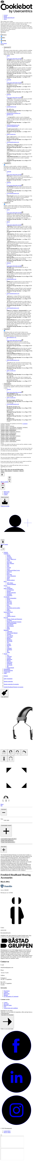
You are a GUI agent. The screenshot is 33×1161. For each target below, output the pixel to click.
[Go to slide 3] (17, 752)
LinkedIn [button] (9, 80)
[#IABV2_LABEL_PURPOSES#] (8, 430)
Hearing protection (8, 681)
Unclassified (7, 383)
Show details (4, 43)
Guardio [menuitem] (9, 658)
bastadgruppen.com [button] (11, 107)
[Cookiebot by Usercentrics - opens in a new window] (16, 12)
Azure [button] (8, 56)
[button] (19, 115)
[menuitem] (6, 552)
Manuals (6, 995)
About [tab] (5, 19)
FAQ (5, 1006)
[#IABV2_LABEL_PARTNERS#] (8, 438)
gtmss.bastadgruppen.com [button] (13, 294)
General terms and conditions (11, 1008)
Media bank (6, 491)
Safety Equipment (8, 678)
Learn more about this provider (14, 58)
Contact (5, 494)
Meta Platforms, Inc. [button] (11, 338)
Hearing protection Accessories (11, 684)
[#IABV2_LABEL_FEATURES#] (8, 434)
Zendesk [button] (9, 95)
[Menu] (3, 549)
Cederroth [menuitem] (9, 656)
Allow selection (8, 471)
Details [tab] (5, 16)
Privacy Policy (7, 1132)
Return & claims (8, 1005)
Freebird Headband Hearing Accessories (13, 687)
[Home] (1, 547)
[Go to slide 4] (24, 752)
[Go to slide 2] (10, 752)
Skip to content (4, 481)
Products (6, 676)
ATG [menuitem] (8, 655)
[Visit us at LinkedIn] (16, 1093)
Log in (2, 540)
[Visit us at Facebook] (16, 1061)
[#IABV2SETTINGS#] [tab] (9, 17)
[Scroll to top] (1, 1135)
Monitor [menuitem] (9, 660)
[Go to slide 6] (10, 759)
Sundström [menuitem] (9, 663)
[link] (8, 555)
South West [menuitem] (9, 662)
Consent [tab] (6, 15)
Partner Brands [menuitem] (10, 667)
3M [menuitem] (7, 666)
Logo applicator (4, 696)
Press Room (7, 991)
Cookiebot (24, 423)
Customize (15, 471)
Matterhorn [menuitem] (9, 659)
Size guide (6, 1004)
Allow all (21, 471)
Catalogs (6, 992)
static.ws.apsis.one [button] (11, 135)
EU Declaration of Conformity (11, 996)
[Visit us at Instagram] (16, 1125)
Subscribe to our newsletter (7, 1015)
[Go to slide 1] (4, 752)
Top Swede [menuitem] (9, 665)
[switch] (1, 36)
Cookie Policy (7, 1131)
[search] (1, 549)
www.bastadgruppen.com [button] (13, 142)
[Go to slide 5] (4, 759)
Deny (2, 471)
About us (6, 493)
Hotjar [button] (8, 222)
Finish (2, 472)
